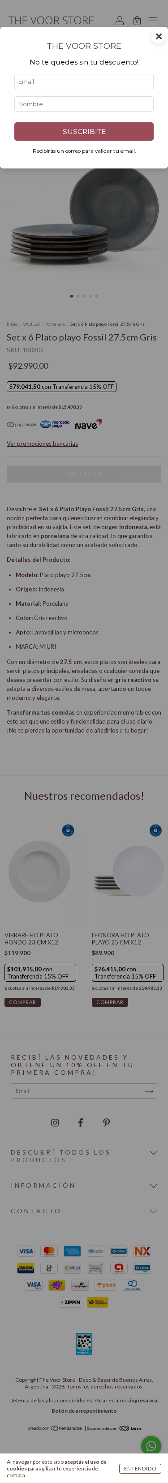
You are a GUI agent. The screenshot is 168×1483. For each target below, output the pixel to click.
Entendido (140, 1468)
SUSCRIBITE (84, 131)
